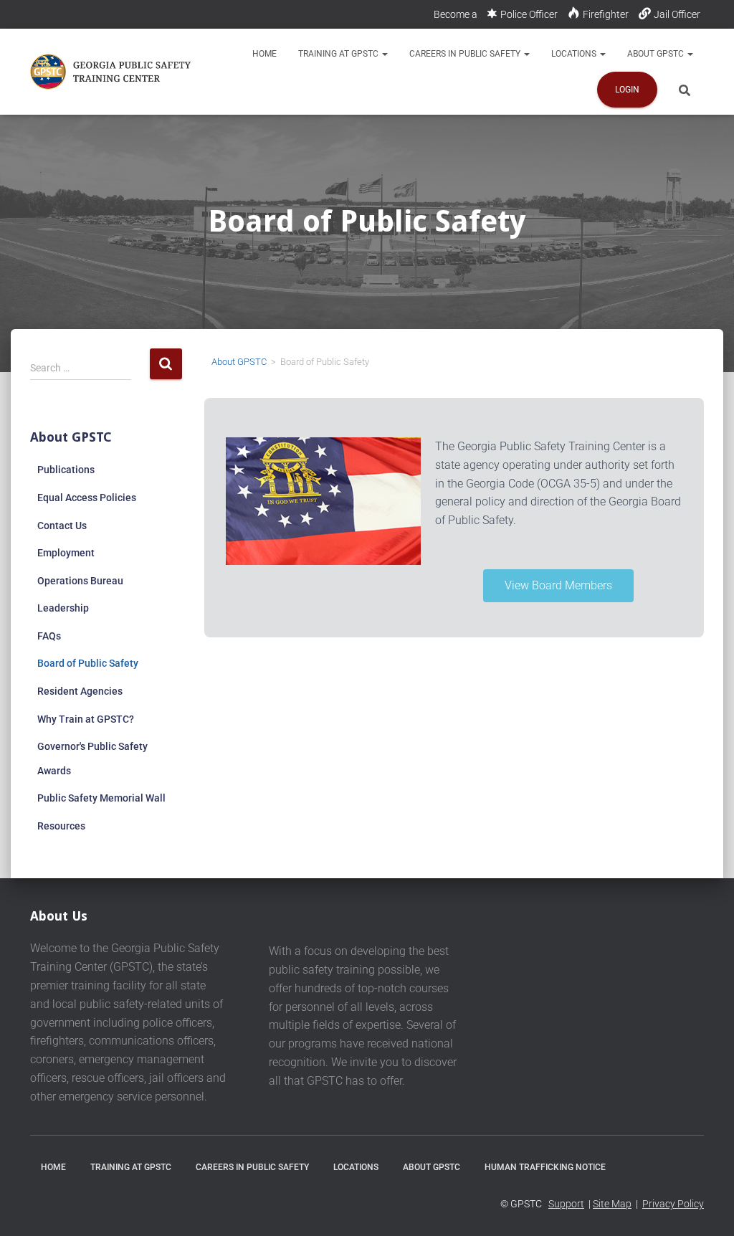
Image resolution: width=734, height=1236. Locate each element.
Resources (61, 826)
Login (627, 90)
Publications (66, 469)
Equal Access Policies (86, 497)
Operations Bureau (80, 580)
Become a (455, 14)
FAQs (49, 636)
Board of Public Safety (87, 663)
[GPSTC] (112, 72)
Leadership (63, 608)
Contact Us (62, 525)
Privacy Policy (673, 1203)
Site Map (612, 1203)
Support (566, 1203)
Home (264, 54)
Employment (66, 552)
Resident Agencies (80, 691)
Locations (575, 54)
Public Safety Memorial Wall (101, 798)
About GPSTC (656, 54)
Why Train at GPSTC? (85, 719)
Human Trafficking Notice (545, 1167)
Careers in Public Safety (466, 54)
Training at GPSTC (339, 54)
